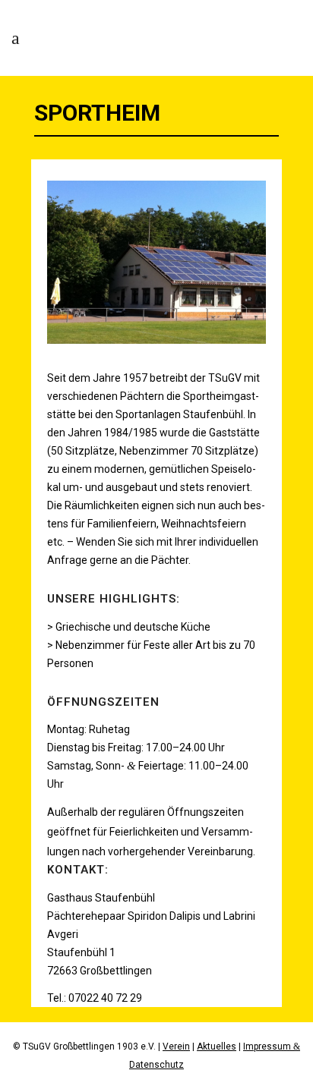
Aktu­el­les (216, 1046)
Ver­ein (176, 1046)
